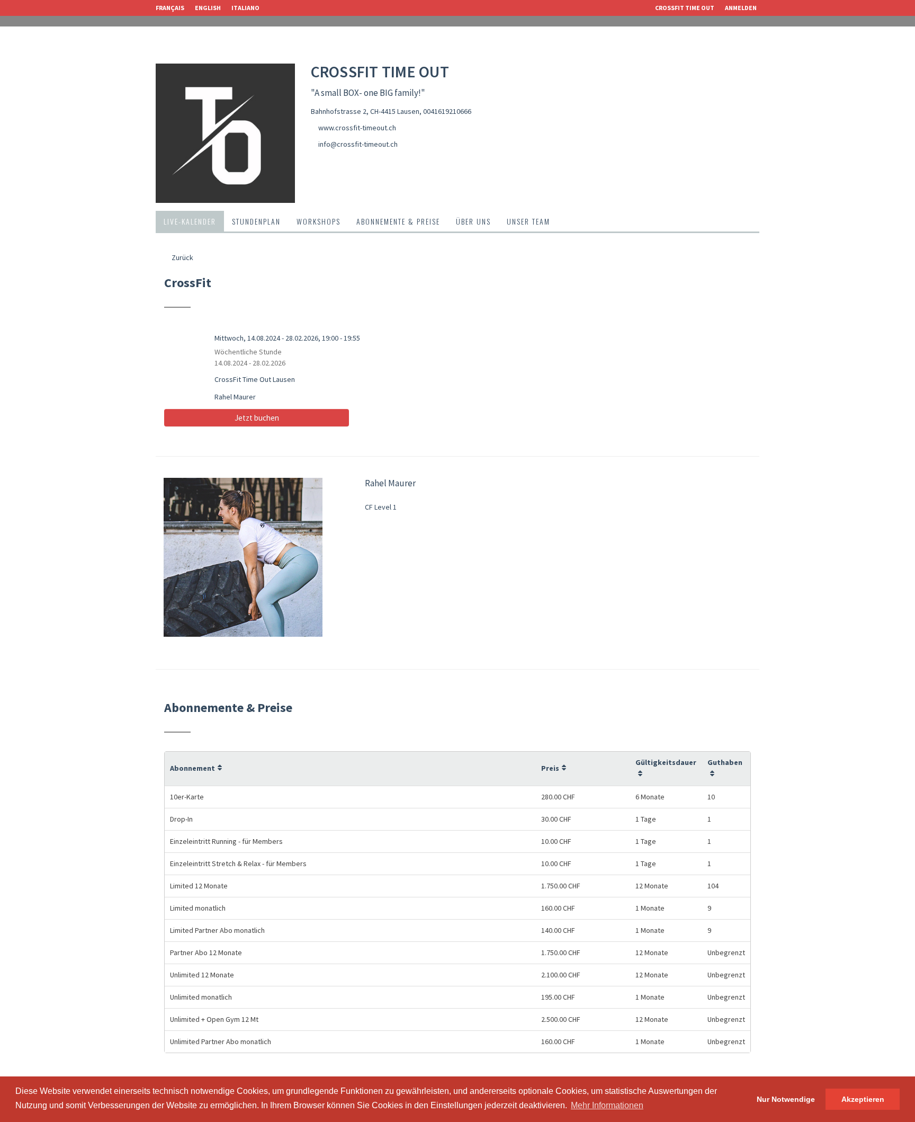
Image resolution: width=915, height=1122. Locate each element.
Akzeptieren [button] (862, 1099)
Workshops (318, 221)
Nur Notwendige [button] (786, 1099)
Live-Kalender (190, 221)
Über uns (473, 221)
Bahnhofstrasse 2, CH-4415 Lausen (365, 111)
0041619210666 (447, 111)
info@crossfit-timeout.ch (358, 144)
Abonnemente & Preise (398, 221)
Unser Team (528, 221)
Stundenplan (256, 221)
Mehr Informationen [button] (607, 1105)
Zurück (181, 257)
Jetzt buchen (257, 418)
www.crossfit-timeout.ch (357, 127)
